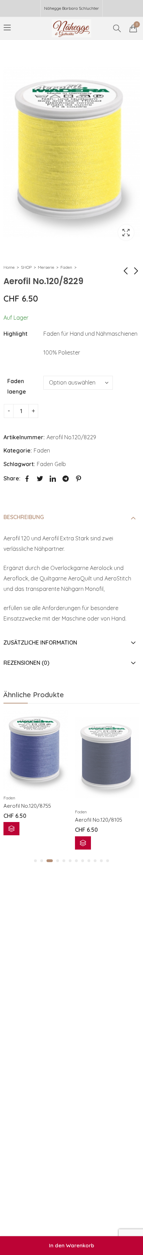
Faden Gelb (51, 464)
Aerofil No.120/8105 (98, 819)
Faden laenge (16, 386)
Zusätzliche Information (40, 642)
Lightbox (126, 233)
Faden (66, 267)
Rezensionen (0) (26, 662)
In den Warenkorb (71, 1245)
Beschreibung (23, 517)
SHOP (26, 267)
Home (9, 267)
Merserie (46, 267)
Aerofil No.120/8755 (27, 806)
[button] (35, 861)
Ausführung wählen (11, 828)
